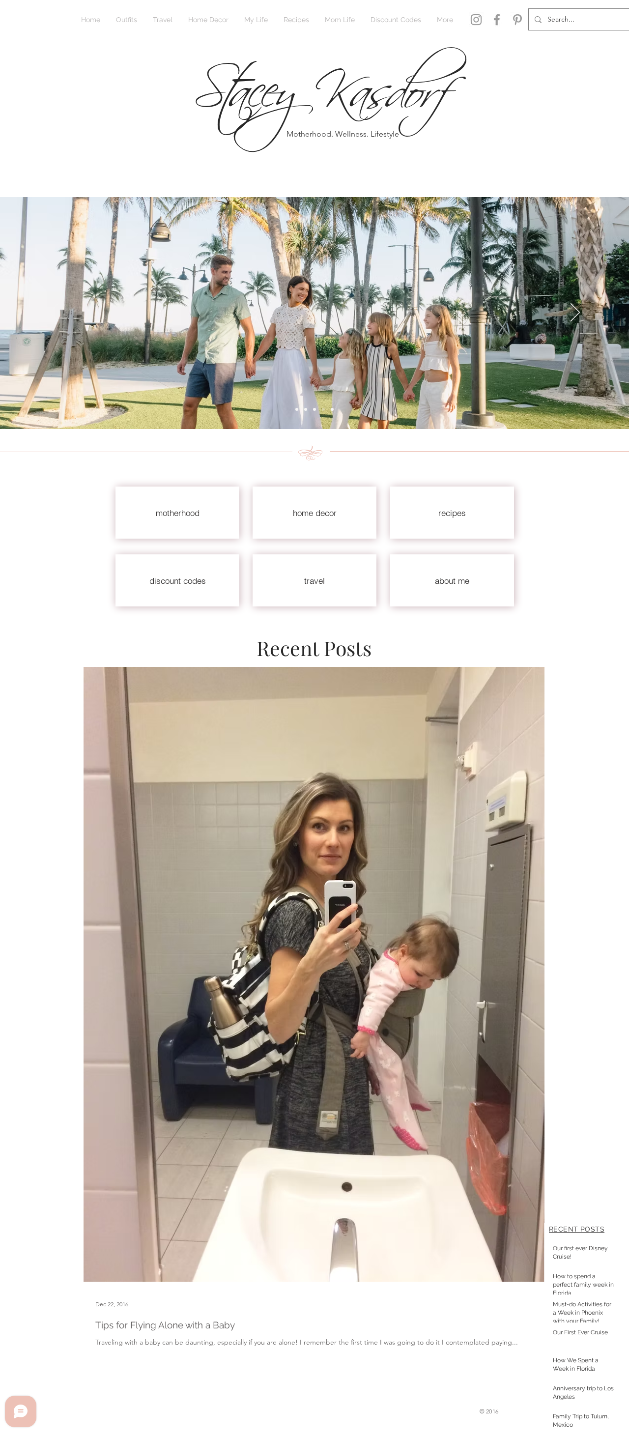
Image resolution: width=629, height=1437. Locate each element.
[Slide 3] (314, 409)
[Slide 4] (323, 409)
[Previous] (53, 313)
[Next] (575, 313)
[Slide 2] (296, 409)
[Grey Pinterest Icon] (517, 19)
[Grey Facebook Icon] (496, 19)
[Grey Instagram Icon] (476, 19)
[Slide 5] (332, 409)
